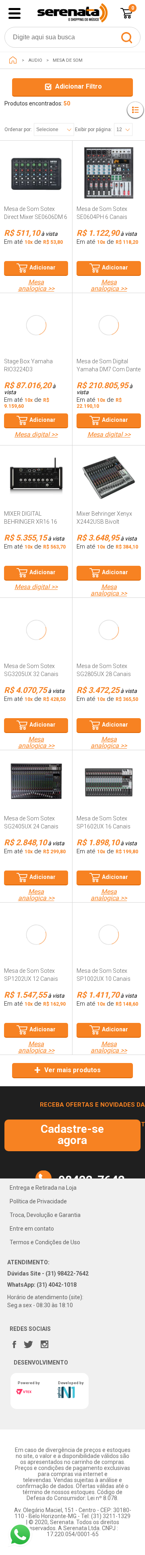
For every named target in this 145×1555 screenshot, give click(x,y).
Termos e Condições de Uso (45, 1242)
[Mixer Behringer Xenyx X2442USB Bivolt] (109, 487)
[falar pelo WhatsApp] (20, 1535)
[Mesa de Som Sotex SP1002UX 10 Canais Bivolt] (109, 945)
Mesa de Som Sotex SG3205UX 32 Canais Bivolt (31, 674)
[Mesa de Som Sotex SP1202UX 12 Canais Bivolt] (36, 945)
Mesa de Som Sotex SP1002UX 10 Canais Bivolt (103, 979)
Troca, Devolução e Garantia (45, 1215)
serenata (13, 60)
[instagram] (44, 1342)
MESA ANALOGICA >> (36, 285)
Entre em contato (32, 1228)
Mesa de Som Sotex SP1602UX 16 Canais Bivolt (103, 826)
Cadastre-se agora (72, 1134)
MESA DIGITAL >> (36, 434)
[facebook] (14, 1342)
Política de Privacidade (38, 1201)
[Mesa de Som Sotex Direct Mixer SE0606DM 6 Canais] (36, 183)
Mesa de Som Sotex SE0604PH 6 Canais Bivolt (102, 217)
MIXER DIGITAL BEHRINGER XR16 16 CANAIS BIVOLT (30, 521)
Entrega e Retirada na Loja (43, 1188)
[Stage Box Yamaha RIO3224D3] (36, 335)
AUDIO (35, 60)
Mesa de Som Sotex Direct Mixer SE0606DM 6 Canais (35, 217)
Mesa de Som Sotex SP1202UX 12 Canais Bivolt (31, 979)
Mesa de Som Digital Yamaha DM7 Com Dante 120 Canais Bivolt (109, 369)
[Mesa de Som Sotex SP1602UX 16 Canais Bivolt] (109, 792)
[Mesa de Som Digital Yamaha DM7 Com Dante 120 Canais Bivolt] (109, 335)
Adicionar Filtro (78, 86)
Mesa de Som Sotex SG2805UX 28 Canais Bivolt (104, 674)
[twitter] (28, 1342)
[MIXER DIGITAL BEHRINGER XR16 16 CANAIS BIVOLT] (36, 487)
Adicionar (42, 267)
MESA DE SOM (68, 60)
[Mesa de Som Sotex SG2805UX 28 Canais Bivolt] (109, 640)
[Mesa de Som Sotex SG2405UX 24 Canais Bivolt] (36, 792)
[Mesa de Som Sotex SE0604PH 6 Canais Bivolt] (109, 183)
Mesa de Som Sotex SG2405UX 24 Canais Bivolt (31, 826)
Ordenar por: (18, 129)
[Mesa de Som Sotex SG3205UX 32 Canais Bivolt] (36, 640)
